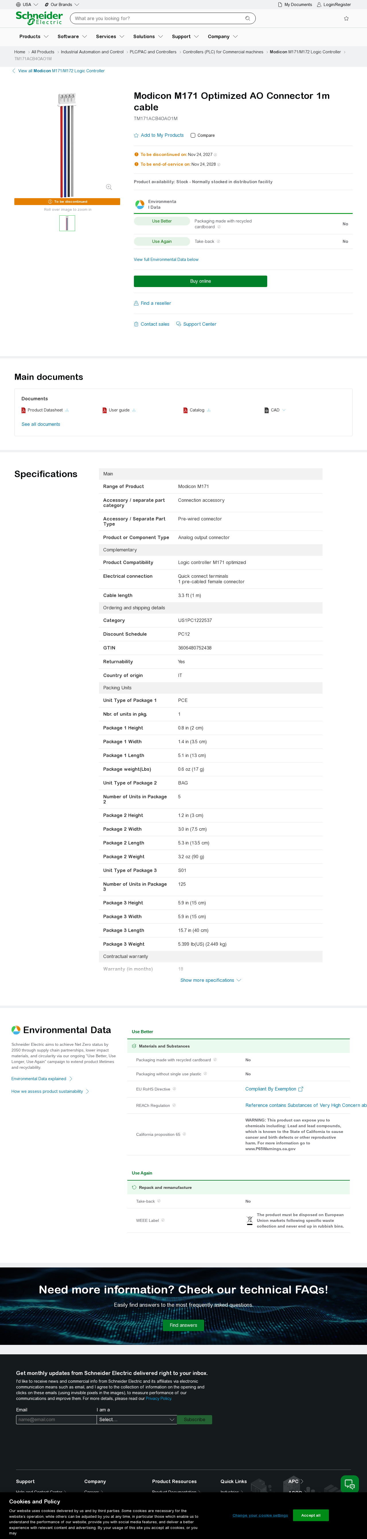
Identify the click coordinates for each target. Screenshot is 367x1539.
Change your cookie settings (260, 1515)
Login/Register (337, 4)
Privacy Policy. (159, 1398)
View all (61, 71)
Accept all (311, 1515)
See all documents (41, 424)
